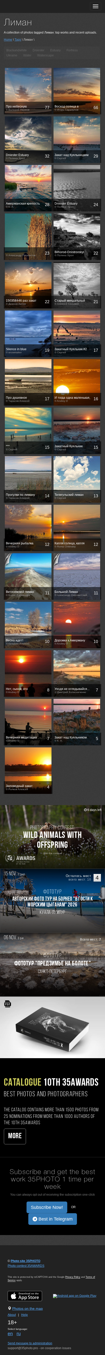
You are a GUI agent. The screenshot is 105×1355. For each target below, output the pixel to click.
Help (24, 1315)
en (10, 1333)
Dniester (38, 50)
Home (8, 39)
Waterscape (45, 55)
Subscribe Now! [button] (47, 1207)
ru (19, 1333)
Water (27, 55)
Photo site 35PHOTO (25, 1261)
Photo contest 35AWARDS (26, 1266)
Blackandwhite (16, 50)
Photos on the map (27, 1308)
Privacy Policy (72, 1277)
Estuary (55, 50)
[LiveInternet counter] (19, 1270)
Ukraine (11, 55)
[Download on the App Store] (30, 1296)
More (15, 1136)
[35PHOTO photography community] (24, 6)
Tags (18, 39)
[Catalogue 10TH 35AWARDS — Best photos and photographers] (52, 1027)
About (12, 1315)
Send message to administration (30, 1343)
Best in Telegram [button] (55, 1219)
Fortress (72, 50)
